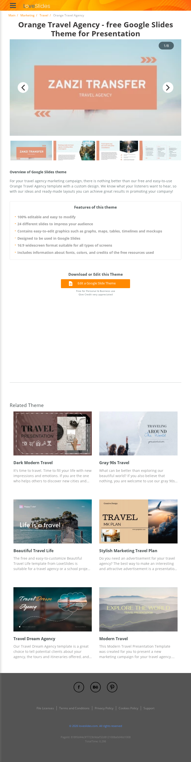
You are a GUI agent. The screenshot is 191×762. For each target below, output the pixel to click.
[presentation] (15, 433)
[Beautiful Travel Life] (52, 521)
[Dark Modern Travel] (52, 433)
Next (168, 87)
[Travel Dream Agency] (52, 609)
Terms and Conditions (74, 708)
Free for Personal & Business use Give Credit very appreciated (95, 292)
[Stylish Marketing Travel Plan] (138, 521)
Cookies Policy (128, 708)
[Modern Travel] (138, 609)
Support (148, 708)
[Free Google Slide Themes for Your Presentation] (37, 5)
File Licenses (45, 708)
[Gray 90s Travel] (138, 433)
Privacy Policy (104, 708)
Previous (23, 87)
